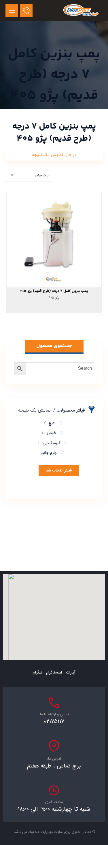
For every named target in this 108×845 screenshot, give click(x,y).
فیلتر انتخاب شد (59, 470)
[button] (11, 10)
